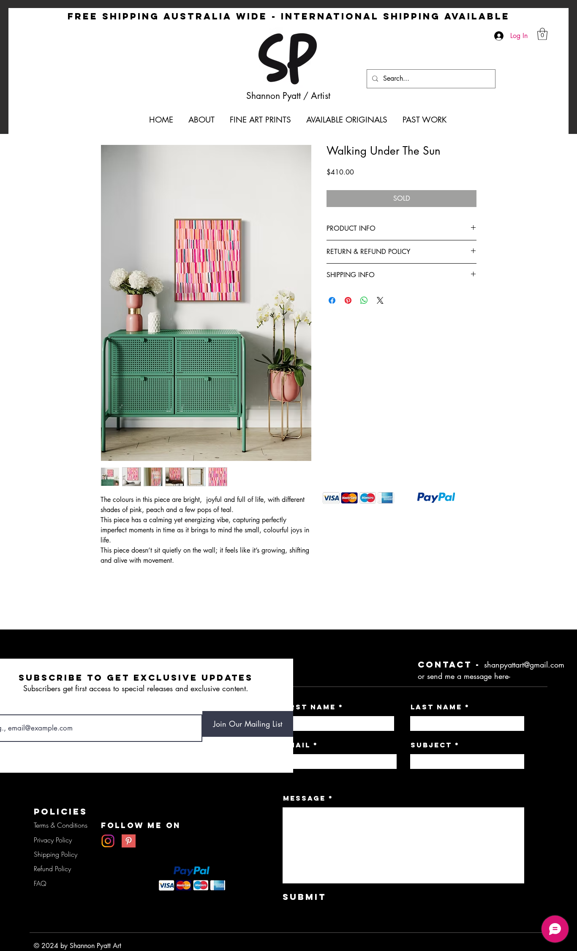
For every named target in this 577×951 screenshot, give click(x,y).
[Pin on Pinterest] (348, 300)
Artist (320, 95)
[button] (542, 34)
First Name (308, 707)
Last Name (436, 707)
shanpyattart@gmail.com (524, 664)
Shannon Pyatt (274, 95)
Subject (431, 745)
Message (304, 798)
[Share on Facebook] (332, 300)
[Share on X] (380, 300)
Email (296, 745)
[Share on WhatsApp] (364, 300)
